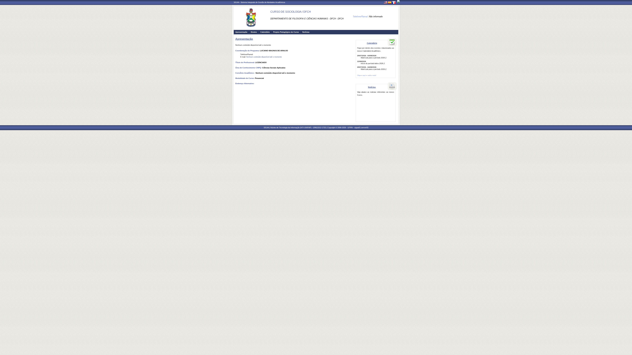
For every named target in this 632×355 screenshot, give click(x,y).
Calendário (265, 32)
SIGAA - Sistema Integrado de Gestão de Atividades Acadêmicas (259, 2)
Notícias (305, 32)
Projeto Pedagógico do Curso (286, 32)
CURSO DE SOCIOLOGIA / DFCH (290, 11)
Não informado (376, 16)
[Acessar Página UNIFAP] (398, 1)
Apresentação (241, 32)
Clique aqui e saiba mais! (366, 75)
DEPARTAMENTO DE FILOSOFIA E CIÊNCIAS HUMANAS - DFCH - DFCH (306, 18)
